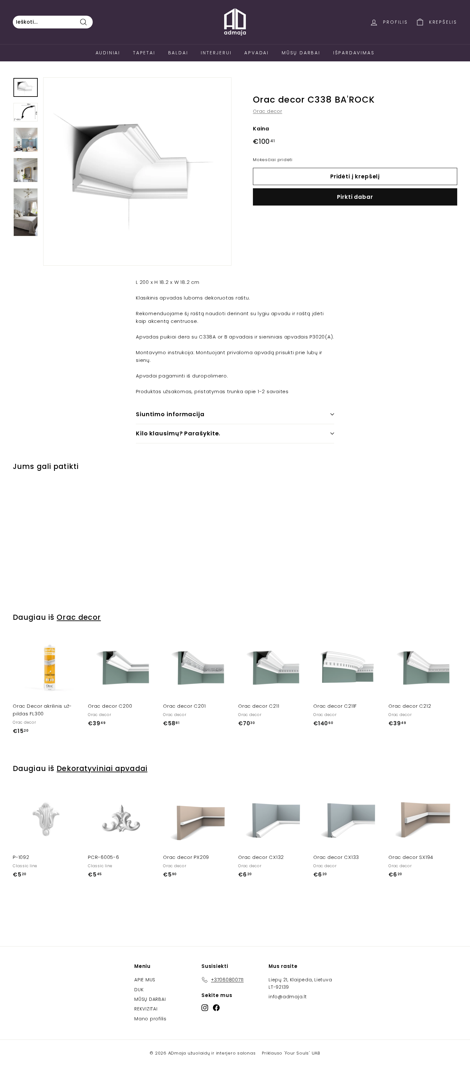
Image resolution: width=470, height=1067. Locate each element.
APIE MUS (144, 980)
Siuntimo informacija (170, 414)
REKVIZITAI (146, 1009)
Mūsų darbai (301, 53)
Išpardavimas (354, 53)
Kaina (261, 129)
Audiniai (108, 53)
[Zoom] (137, 171)
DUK (139, 989)
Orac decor (267, 111)
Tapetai (144, 53)
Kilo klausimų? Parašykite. (178, 433)
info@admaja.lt (288, 996)
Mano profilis (150, 1019)
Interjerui (216, 53)
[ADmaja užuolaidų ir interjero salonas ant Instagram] (204, 1007)
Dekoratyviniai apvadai (102, 768)
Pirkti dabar (355, 197)
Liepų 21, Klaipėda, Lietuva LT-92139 (300, 983)
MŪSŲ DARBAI (150, 999)
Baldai (178, 53)
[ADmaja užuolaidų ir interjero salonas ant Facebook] (216, 1007)
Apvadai (256, 53)
